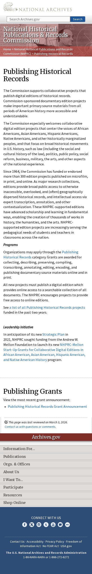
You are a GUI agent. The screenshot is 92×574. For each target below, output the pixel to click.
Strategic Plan (53, 334)
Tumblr (46, 524)
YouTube (53, 524)
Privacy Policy (55, 542)
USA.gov (66, 546)
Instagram (39, 524)
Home (7, 49)
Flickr (67, 524)
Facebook (24, 524)
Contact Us (17, 542)
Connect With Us (46, 517)
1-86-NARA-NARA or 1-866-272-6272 (46, 557)
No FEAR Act (51, 546)
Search (77, 19)
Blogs (60, 524)
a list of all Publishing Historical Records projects (47, 307)
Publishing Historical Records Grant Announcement (47, 406)
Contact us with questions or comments (30, 427)
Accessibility (35, 542)
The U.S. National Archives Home (37, 7)
